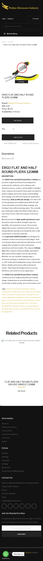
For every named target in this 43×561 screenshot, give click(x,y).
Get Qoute (18, 120)
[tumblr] (34, 506)
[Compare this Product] (37, 344)
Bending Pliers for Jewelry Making (25, 306)
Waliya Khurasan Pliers (21, 292)
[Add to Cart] (37, 344)
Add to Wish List (10, 143)
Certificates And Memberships (13, 471)
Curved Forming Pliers (15, 300)
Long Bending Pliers (26, 309)
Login (4, 19)
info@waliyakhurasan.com (11, 501)
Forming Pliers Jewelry (22, 297)
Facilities (5, 453)
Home (4, 42)
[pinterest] (28, 506)
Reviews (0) (8, 158)
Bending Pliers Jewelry (10, 309)
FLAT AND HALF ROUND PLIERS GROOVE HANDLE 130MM (21, 383)
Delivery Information (9, 427)
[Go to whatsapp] (6, 554)
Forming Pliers (7, 292)
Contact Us (6, 438)
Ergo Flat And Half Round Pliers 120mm (20, 289)
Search (10, 42)
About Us (5, 424)
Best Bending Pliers (21, 303)
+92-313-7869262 (9, 494)
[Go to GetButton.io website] (6, 558)
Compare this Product (30, 143)
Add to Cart (18, 137)
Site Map (5, 464)
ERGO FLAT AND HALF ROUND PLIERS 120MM (20, 45)
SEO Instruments (25, 553)
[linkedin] (22, 506)
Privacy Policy (7, 431)
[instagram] (10, 506)
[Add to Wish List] (37, 344)
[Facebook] (4, 506)
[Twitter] (16, 506)
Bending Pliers (29, 300)
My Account (6, 467)
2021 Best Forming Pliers (16, 295)
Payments (5, 460)
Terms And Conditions (10, 434)
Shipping (5, 457)
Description (8, 154)
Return (4, 441)
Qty (3, 129)
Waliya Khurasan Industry (19, 103)
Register (10, 19)
